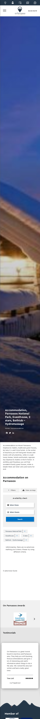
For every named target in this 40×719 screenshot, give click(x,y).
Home (7, 428)
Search (20, 519)
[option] (20, 618)
